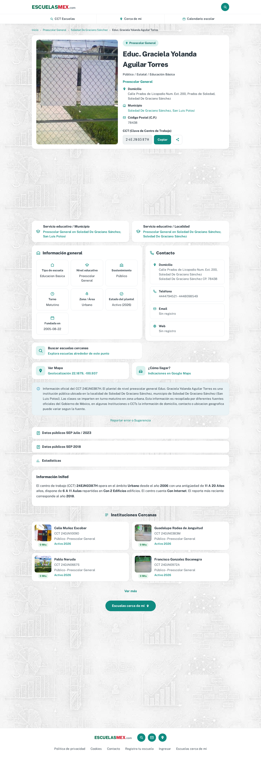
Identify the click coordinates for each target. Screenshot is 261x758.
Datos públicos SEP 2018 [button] (61, 447)
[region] (130, 185)
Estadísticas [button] (51, 461)
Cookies (96, 748)
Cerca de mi (133, 18)
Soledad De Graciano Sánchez (89, 29)
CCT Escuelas (65, 18)
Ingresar (165, 748)
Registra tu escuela (139, 748)
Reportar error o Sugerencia (130, 420)
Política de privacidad (69, 748)
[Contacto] (152, 737)
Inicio (35, 29)
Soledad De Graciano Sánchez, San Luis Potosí (161, 110)
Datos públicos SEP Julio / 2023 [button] (66, 433)
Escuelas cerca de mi (128, 606)
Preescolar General (54, 29)
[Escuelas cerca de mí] (162, 737)
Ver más (130, 591)
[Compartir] (177, 139)
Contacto (113, 748)
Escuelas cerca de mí (191, 748)
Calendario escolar (201, 18)
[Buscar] (225, 7)
